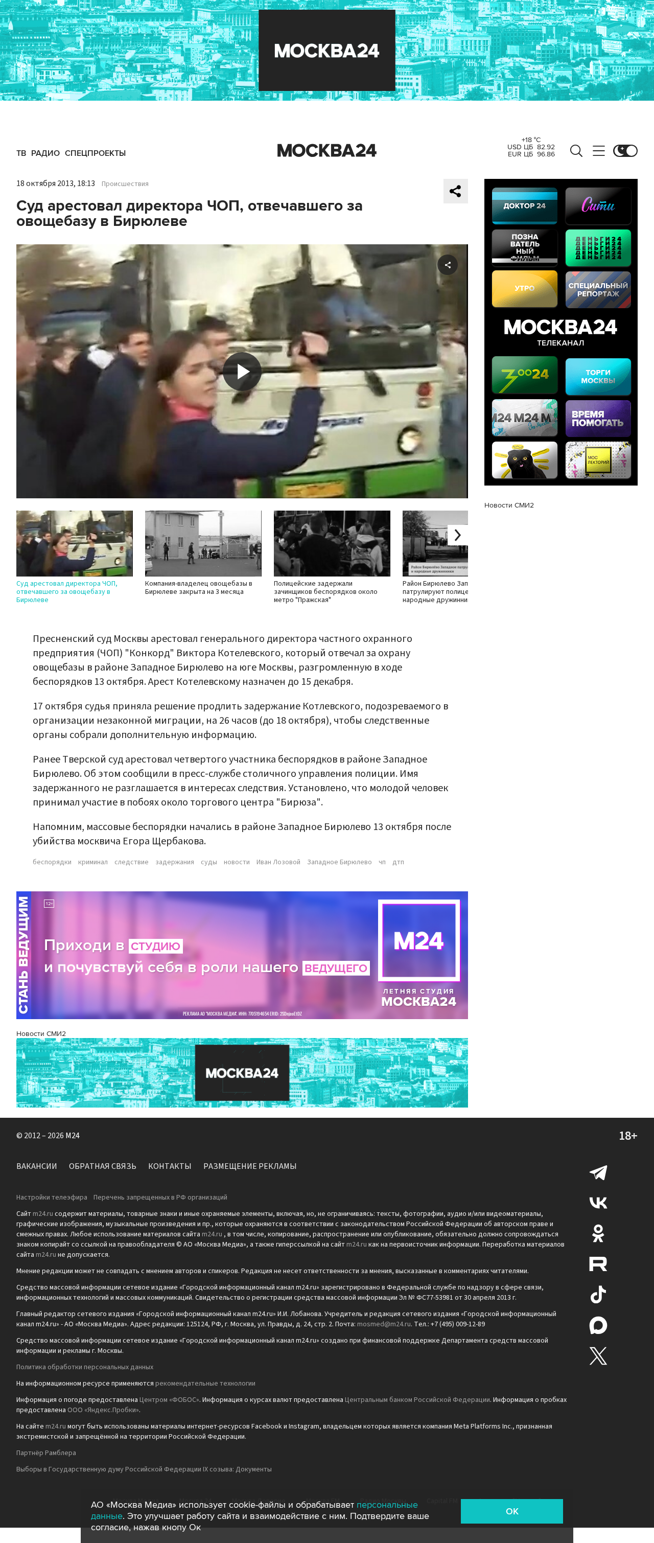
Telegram (598, 1172)
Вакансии (36, 1166)
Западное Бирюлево (339, 862)
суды (209, 862)
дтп (398, 862)
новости (237, 862)
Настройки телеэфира (51, 1197)
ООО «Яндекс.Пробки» (103, 1410)
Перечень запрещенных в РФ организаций (160, 1197)
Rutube (598, 1264)
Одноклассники (598, 1233)
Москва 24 (327, 150)
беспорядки (52, 862)
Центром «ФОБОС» (169, 1400)
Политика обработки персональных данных (84, 1367)
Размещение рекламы (250, 1166)
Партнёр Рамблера (46, 1453)
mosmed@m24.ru (384, 1324)
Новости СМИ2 (41, 1033)
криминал (93, 862)
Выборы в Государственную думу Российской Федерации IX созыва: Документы (144, 1469)
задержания (174, 862)
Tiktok (598, 1294)
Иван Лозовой (278, 862)
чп (382, 862)
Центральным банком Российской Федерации (417, 1400)
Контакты (170, 1166)
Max (598, 1325)
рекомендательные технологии (205, 1383)
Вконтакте (598, 1202)
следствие (131, 862)
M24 (72, 1135)
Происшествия (125, 184)
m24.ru (43, 1214)
